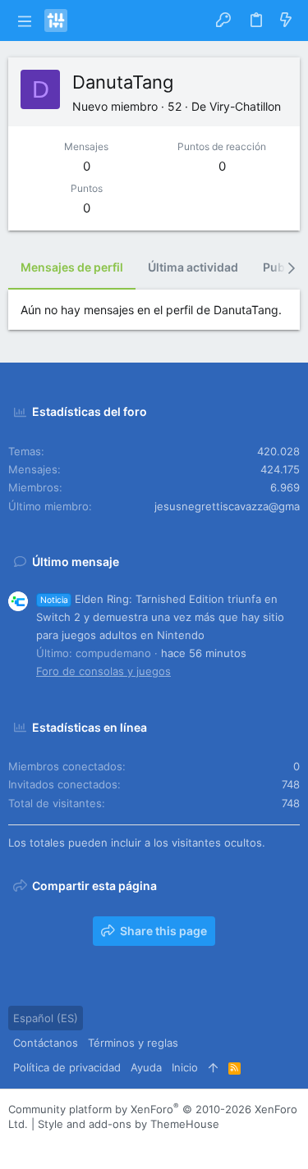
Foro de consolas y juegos (103, 671)
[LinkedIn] (64, 1144)
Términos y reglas (133, 1042)
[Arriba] (213, 1067)
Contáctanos (45, 1042)
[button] (24, 20)
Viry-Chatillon (245, 106)
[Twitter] (89, 1144)
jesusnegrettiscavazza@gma (227, 506)
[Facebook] (15, 1144)
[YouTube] (114, 1144)
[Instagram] (40, 1144)
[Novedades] (286, 20)
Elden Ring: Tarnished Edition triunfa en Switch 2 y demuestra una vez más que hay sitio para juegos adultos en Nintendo (160, 617)
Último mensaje (75, 562)
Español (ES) (45, 1018)
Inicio (185, 1067)
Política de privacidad (67, 1067)
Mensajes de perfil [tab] (72, 267)
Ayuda (146, 1067)
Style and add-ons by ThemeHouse (128, 1123)
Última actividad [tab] (193, 267)
